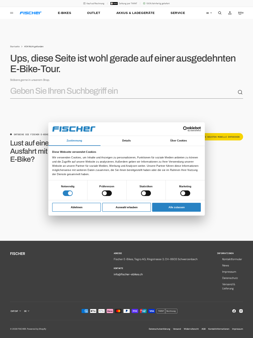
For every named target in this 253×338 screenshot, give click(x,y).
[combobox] (124, 92)
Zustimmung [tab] (74, 140)
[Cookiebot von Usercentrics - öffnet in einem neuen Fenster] (185, 129)
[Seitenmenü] (12, 13)
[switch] (107, 193)
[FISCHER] (31, 13)
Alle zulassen (176, 207)
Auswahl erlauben (127, 207)
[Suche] (240, 92)
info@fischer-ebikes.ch (128, 274)
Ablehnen (76, 207)
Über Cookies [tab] (178, 140)
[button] (220, 13)
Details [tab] (126, 140)
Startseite (15, 46)
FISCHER (22, 329)
